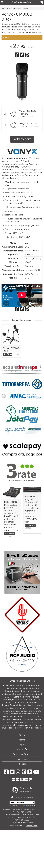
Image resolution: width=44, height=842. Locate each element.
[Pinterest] (24, 773)
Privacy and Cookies (22, 754)
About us (22, 763)
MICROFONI (6, 8)
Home (22, 739)
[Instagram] (18, 773)
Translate (30, 805)
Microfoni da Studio (20, 8)
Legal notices (22, 759)
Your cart (20, 749)
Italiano (29, 797)
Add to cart (22, 139)
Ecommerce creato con (22, 826)
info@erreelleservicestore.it (22, 822)
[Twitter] (12, 773)
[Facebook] (6, 773)
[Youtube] (36, 773)
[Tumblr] (29, 773)
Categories (22, 744)
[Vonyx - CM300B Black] (22, 81)
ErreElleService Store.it (22, 2)
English (19, 797)
